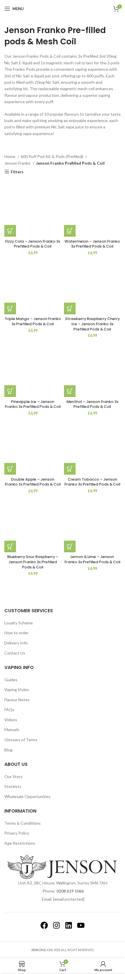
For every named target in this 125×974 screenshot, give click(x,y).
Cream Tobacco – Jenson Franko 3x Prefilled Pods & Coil (92, 482)
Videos (10, 719)
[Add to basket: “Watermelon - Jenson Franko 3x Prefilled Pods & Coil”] (70, 231)
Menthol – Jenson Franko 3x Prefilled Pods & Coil (92, 404)
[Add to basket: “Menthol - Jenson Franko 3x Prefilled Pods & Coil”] (70, 391)
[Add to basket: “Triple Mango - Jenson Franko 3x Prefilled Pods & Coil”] (10, 308)
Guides (10, 679)
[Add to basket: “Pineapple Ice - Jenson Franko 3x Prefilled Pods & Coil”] (10, 391)
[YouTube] (80, 925)
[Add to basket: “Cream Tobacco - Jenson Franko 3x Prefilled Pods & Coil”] (70, 469)
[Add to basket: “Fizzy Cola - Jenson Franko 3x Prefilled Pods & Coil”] (10, 231)
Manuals (11, 729)
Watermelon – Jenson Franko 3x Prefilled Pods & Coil (92, 244)
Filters (17, 171)
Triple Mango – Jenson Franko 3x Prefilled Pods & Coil (33, 321)
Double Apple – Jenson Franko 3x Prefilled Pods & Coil (33, 482)
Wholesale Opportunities (27, 796)
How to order (16, 632)
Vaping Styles (16, 689)
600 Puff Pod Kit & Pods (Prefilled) (52, 156)
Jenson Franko (17, 163)
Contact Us (14, 652)
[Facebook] (44, 925)
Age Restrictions (19, 843)
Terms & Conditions (22, 823)
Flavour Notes (17, 699)
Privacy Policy (16, 833)
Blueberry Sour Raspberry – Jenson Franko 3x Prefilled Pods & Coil (32, 561)
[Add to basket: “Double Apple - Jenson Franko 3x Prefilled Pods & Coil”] (10, 469)
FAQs (9, 709)
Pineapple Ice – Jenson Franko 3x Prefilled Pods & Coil (33, 404)
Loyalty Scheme (18, 622)
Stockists (13, 786)
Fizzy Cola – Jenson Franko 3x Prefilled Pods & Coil (32, 244)
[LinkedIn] (68, 925)
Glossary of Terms (21, 739)
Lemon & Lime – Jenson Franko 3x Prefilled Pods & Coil (92, 559)
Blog (8, 749)
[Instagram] (56, 925)
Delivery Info (16, 642)
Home (10, 156)
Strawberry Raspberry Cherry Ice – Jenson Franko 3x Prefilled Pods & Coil (92, 323)
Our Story (13, 776)
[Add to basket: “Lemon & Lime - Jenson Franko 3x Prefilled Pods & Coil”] (70, 546)
